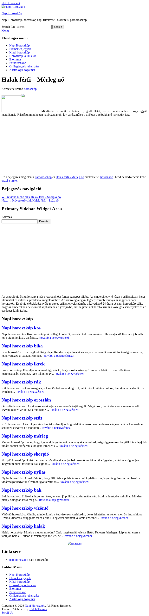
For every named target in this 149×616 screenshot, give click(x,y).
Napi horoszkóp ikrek (23, 363)
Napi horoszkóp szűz (22, 417)
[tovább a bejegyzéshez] (54, 337)
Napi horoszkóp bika (22, 345)
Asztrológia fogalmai (22, 70)
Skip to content (11, 3)
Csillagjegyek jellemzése (24, 66)
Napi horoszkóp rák (21, 381)
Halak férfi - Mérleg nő (70, 177)
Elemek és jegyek (20, 49)
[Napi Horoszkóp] (13, 6)
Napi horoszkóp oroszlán (26, 399)
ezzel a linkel (9, 180)
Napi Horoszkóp (12, 13)
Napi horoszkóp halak (23, 526)
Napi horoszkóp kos (21, 327)
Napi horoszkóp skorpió (25, 454)
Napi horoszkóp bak (21, 490)
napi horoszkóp (18, 559)
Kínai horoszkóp (19, 52)
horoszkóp (30, 88)
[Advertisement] (74, 147)
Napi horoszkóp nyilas (24, 472)
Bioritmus (15, 59)
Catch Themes (38, 609)
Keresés (7, 217)
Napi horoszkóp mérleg (25, 436)
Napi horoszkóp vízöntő (25, 508)
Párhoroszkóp (17, 63)
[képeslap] (74, 543)
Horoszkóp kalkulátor (22, 56)
